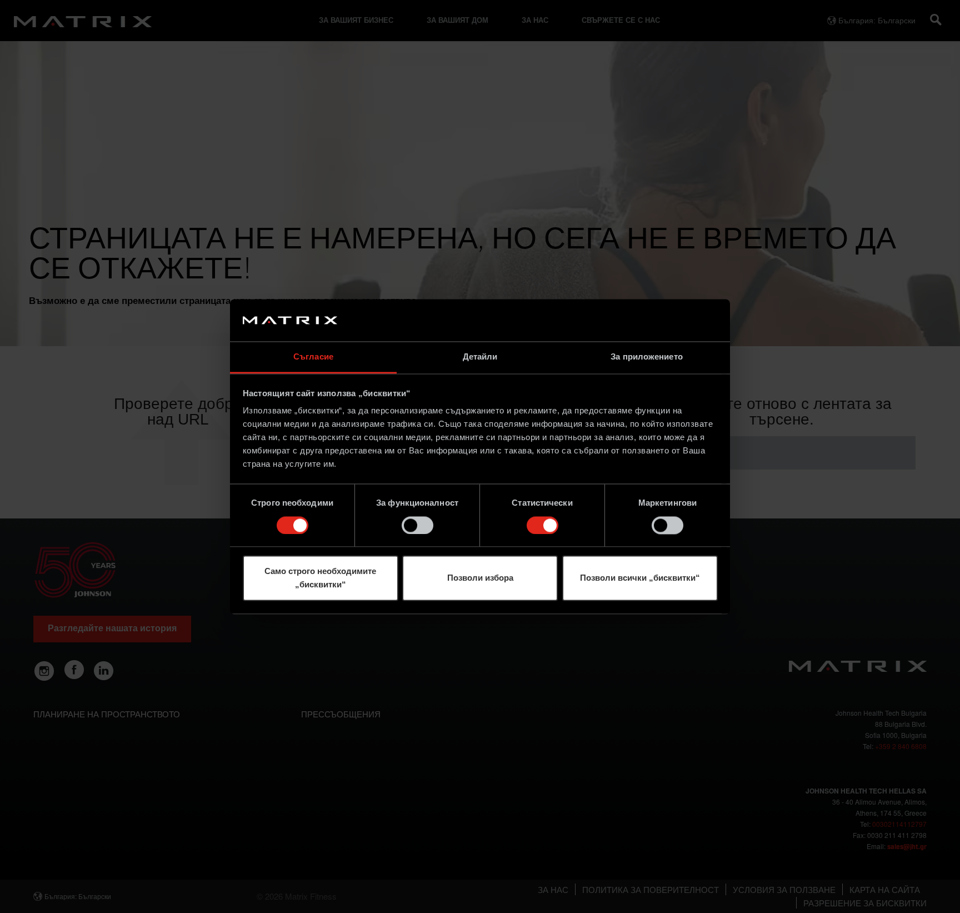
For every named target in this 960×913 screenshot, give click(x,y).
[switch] (417, 525)
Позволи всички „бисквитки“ (640, 578)
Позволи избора (480, 578)
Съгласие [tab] (313, 357)
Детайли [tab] (480, 357)
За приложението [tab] (647, 357)
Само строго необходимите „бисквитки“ (320, 578)
